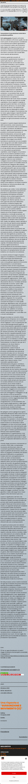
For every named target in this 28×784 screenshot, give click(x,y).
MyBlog (3, 713)
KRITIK (2, 690)
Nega (14, 777)
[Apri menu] (26, 2)
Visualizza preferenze (14, 780)
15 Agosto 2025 (5, 715)
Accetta (14, 773)
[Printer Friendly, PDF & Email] (4, 673)
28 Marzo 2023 (5, 688)
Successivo (23, 737)
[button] (26, 758)
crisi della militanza (6, 693)
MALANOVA (3, 2)
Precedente (5, 732)
